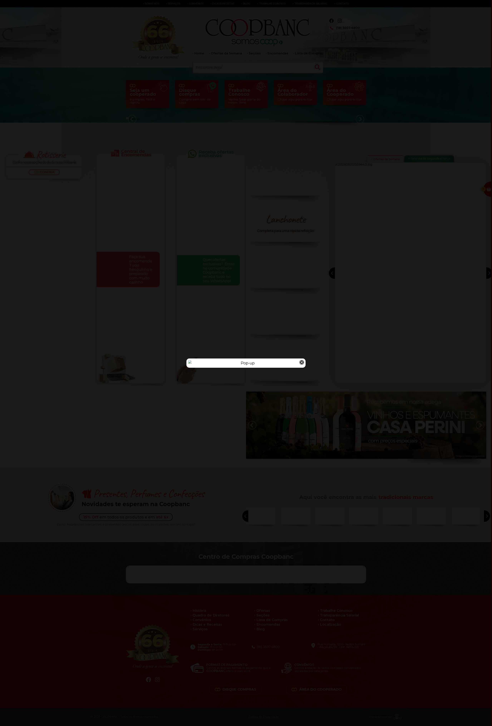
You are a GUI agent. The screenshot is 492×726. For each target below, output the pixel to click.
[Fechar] (302, 362)
